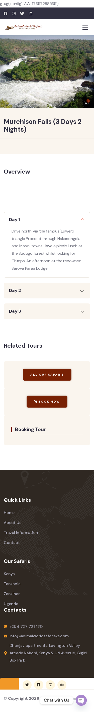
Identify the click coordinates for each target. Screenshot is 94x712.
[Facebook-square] (38, 684)
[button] (86, 69)
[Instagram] (50, 684)
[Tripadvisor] (61, 684)
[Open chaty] (81, 700)
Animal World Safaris (60, 698)
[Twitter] (27, 684)
